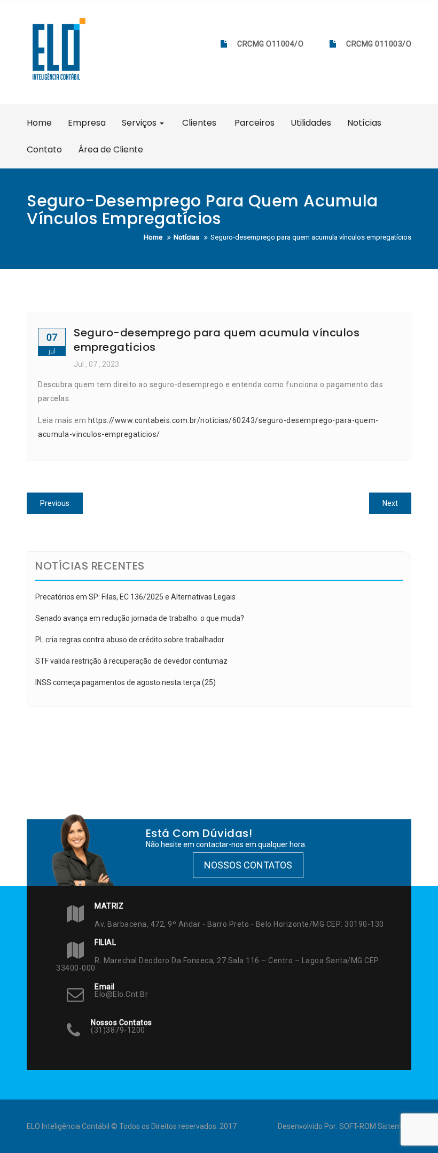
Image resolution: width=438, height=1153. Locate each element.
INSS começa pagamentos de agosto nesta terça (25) (125, 682)
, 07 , (96, 364)
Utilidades (311, 123)
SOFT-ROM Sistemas (374, 1126)
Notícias (364, 123)
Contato (44, 149)
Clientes (198, 123)
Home (39, 123)
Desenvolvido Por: (308, 1126)
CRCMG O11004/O (270, 44)
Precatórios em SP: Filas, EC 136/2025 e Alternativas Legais (135, 597)
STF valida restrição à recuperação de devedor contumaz (131, 661)
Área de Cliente (110, 149)
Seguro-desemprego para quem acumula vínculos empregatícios (216, 339)
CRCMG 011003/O (378, 44)
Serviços (140, 123)
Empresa (87, 123)
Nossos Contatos (248, 865)
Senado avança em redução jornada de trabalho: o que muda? (139, 618)
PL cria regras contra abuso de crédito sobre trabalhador (129, 639)
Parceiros (253, 123)
